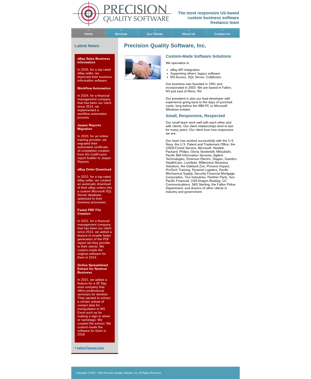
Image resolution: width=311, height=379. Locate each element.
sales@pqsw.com (90, 348)
